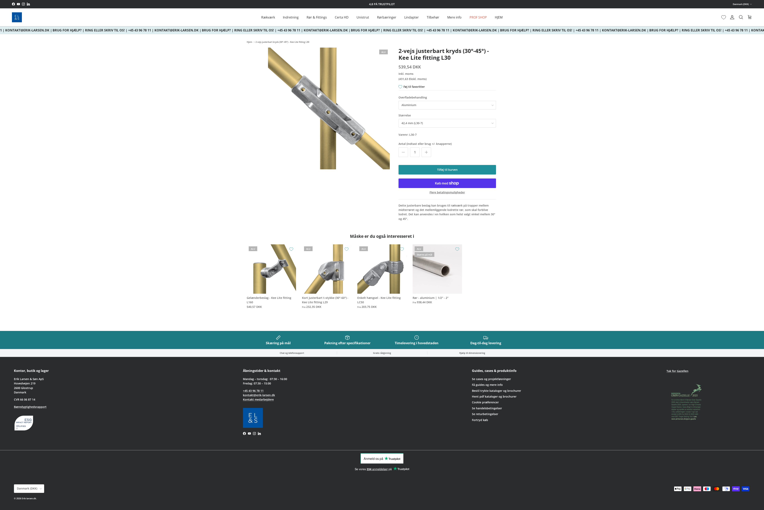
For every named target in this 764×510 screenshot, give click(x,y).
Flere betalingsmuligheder (447, 192)
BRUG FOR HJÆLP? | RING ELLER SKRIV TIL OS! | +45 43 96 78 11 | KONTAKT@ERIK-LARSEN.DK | (121, 30)
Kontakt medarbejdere (258, 399)
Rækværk (268, 17)
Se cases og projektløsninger (491, 379)
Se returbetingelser (485, 414)
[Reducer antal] (403, 152)
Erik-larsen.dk (29, 498)
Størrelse (405, 115)
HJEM (499, 17)
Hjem (249, 42)
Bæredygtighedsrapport (30, 407)
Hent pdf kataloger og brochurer (494, 396)
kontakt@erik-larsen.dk (259, 395)
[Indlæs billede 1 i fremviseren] (329, 108)
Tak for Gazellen (677, 371)
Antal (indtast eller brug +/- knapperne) (425, 144)
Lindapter (411, 17)
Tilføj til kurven (447, 170)
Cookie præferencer (485, 402)
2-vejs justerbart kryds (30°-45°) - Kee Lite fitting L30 (282, 42)
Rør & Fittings (317, 17)
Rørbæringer (386, 17)
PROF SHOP (478, 17)
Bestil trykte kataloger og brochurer (496, 391)
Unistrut (363, 17)
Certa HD (342, 17)
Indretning (291, 17)
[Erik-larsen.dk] (17, 17)
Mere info (454, 17)
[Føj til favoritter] (291, 249)
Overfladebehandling (413, 97)
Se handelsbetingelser (487, 408)
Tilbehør (433, 17)
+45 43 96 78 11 (253, 391)
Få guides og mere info (487, 385)
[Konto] (731, 17)
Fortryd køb (480, 420)
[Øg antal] (426, 152)
